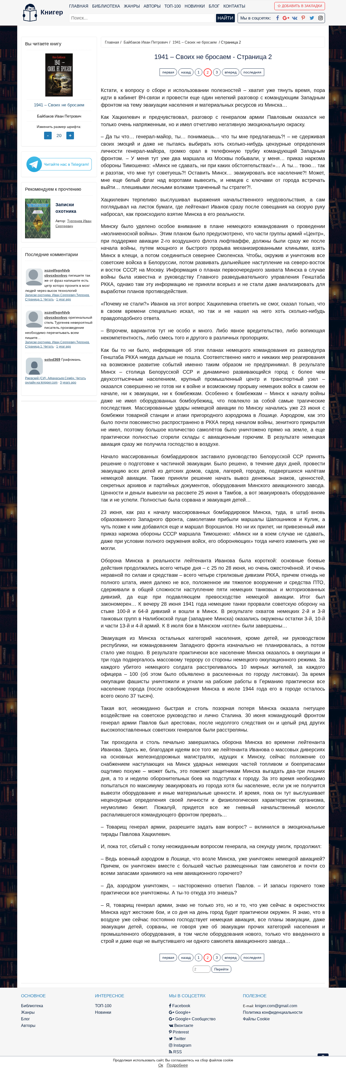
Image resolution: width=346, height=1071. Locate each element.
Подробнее (177, 1065)
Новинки (195, 6)
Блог (214, 6)
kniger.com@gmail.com (276, 1006)
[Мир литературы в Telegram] (59, 164)
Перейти (221, 969)
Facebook (180, 1006)
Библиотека (106, 6)
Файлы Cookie (256, 1019)
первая (168, 72)
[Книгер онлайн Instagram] (320, 17)
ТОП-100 (172, 6)
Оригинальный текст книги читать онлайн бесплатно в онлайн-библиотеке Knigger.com (203, 947)
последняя (252, 72)
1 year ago (63, 299)
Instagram (181, 1045)
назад (186, 72)
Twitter (179, 1039)
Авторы (152, 6)
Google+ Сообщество (195, 1019)
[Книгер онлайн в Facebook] (277, 17)
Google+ (182, 1012)
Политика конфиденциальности (272, 1012)
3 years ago (68, 382)
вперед (231, 72)
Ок (160, 1065)
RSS (177, 1052)
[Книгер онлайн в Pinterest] (303, 17)
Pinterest (180, 1032)
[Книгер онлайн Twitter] (312, 17)
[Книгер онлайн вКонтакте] (294, 17)
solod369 (52, 359)
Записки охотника (65, 208)
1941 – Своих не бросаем (59, 105)
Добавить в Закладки (302, 6)
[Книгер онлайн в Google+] (286, 17)
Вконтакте (183, 1025)
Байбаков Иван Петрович (59, 116)
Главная (78, 6)
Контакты (234, 6)
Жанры (132, 6)
